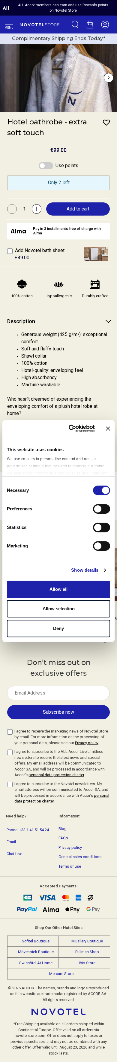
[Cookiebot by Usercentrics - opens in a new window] (71, 428)
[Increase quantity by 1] (36, 209)
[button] (96, 254)
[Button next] (108, 78)
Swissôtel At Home (35, 963)
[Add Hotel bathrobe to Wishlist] (106, 123)
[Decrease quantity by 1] (12, 209)
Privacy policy (86, 743)
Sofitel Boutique (36, 941)
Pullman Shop (87, 952)
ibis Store (87, 963)
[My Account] (105, 24)
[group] (58, 78)
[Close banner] (108, 428)
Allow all (59, 589)
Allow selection (59, 608)
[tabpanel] (58, 378)
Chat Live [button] (14, 854)
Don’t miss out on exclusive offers (59, 668)
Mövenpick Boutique (36, 952)
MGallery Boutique (87, 941)
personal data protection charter (56, 775)
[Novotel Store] (39, 24)
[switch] (101, 509)
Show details (84, 570)
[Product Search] (75, 24)
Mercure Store (61, 973)
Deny (58, 628)
